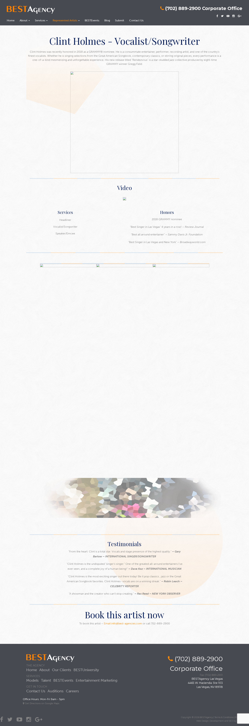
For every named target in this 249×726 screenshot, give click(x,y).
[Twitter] (222, 15)
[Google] (239, 15)
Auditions (56, 691)
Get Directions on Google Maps (41, 703)
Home (11, 20)
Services (40, 20)
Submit (119, 20)
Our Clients (61, 670)
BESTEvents (92, 20)
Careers (72, 691)
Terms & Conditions (223, 717)
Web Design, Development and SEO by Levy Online (222, 721)
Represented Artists (65, 20)
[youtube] (228, 15)
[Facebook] (217, 15)
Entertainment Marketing (96, 680)
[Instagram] (233, 15)
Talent (46, 680)
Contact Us (136, 20)
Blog (107, 20)
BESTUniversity (86, 670)
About (24, 20)
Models (32, 680)
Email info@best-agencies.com (123, 623)
